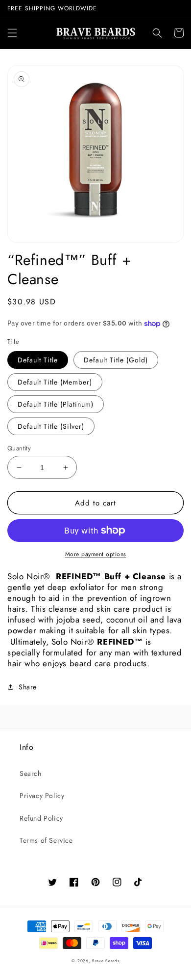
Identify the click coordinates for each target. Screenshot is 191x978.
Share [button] (28, 687)
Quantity (19, 448)
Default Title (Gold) (116, 360)
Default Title (38, 360)
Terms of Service (46, 840)
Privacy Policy (42, 795)
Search (31, 773)
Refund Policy (41, 818)
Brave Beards (105, 961)
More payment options (95, 554)
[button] (12, 33)
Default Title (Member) (55, 382)
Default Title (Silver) (51, 426)
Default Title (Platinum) (56, 404)
